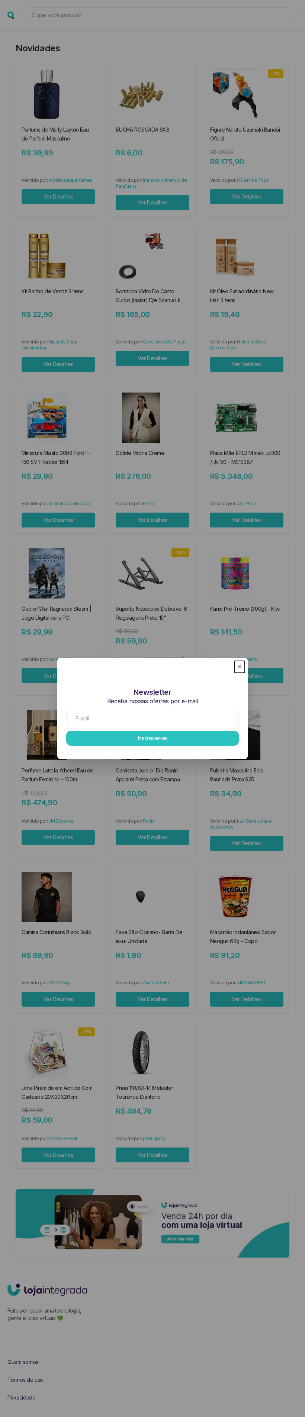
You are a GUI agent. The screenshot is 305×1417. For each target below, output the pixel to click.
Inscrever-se (152, 738)
